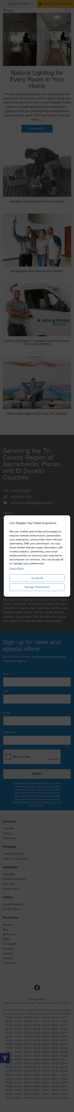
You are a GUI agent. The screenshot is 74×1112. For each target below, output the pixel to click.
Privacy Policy (16, 568)
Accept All (37, 578)
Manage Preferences (37, 586)
